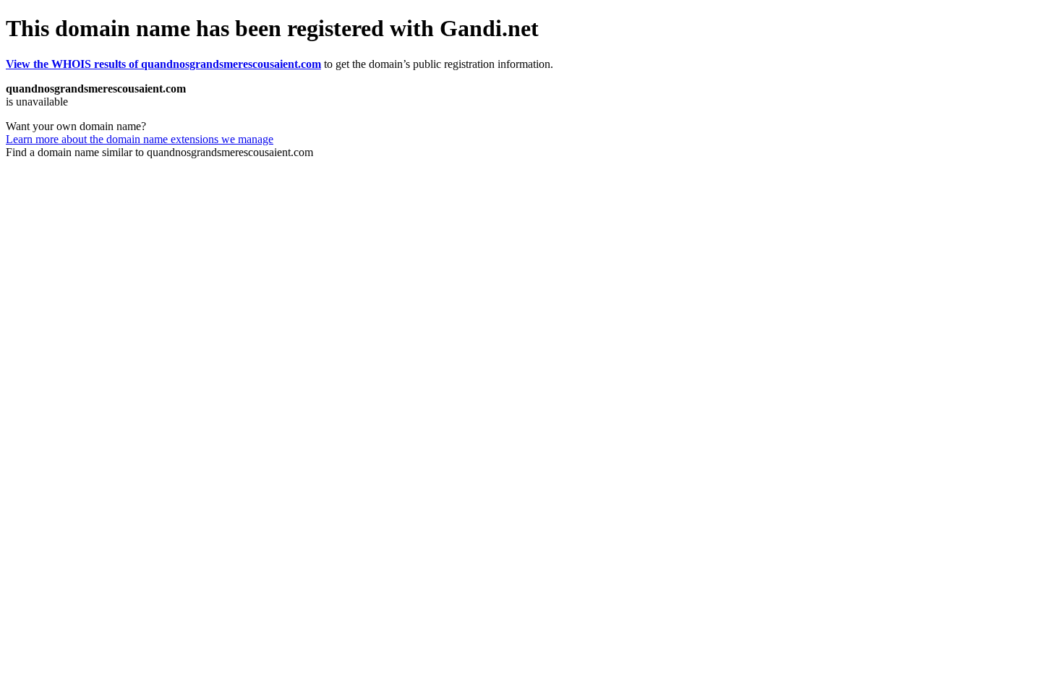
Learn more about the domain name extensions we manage (139, 139)
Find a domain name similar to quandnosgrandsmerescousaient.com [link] (159, 152)
